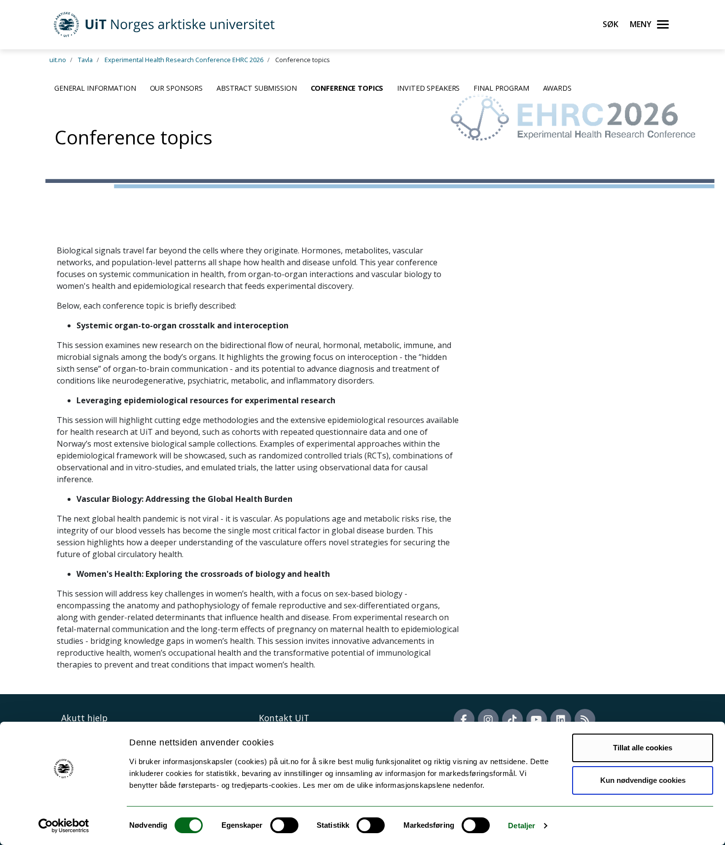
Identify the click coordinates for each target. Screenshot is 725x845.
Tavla (85, 59)
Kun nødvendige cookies (643, 780)
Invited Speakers (428, 88)
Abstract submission (257, 88)
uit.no (57, 59)
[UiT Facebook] (464, 719)
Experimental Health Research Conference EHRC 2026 (184, 59)
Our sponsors (176, 88)
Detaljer (521, 825)
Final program (501, 88)
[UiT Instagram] (488, 719)
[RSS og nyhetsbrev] (585, 719)
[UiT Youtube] (536, 719)
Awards (557, 88)
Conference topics (347, 88)
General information (95, 88)
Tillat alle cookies (642, 747)
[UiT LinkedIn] (560, 719)
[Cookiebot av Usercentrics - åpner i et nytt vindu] (64, 825)
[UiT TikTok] (512, 719)
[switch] (284, 825)
